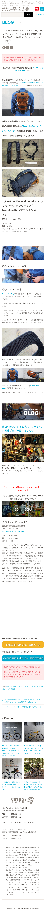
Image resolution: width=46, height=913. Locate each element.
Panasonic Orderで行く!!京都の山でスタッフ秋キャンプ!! (24, 708)
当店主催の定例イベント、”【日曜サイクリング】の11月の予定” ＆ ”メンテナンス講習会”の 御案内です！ (22, 701)
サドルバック (17, 686)
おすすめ (9, 686)
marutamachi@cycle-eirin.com (13, 531)
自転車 (13, 689)
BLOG (11, 22)
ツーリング (34, 686)
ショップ (26, 686)
